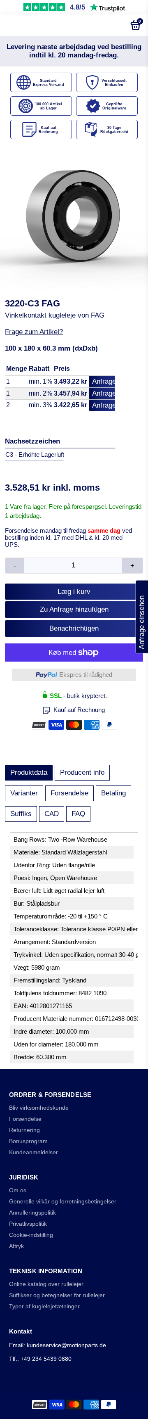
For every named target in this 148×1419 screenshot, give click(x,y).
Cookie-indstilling (31, 1235)
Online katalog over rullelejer (46, 1284)
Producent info (82, 772)
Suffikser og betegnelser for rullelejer (57, 1295)
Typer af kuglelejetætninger (44, 1306)
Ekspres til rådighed (85, 674)
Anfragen (106, 381)
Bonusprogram (28, 1141)
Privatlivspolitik (28, 1224)
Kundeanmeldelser (33, 1152)
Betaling (113, 793)
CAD (51, 814)
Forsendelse (69, 793)
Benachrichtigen (74, 628)
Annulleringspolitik (32, 1213)
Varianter (24, 793)
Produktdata (28, 772)
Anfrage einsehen (142, 617)
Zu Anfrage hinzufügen (74, 609)
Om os (17, 1190)
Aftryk (16, 1246)
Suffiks (21, 814)
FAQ (78, 814)
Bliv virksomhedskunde (39, 1108)
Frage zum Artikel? (34, 332)
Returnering (24, 1130)
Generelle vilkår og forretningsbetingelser (62, 1201)
